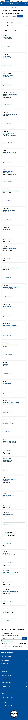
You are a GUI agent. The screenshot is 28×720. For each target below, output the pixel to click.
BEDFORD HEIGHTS (8, 93)
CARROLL (5, 150)
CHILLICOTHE (7, 170)
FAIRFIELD (6, 266)
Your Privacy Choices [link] (5, 697)
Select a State (9, 7)
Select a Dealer (15, 7)
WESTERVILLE (7, 570)
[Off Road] (14, 4)
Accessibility (4, 702)
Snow (12, 1)
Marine (21, 1)
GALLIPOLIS (6, 304)
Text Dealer (7, 241)
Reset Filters (23, 643)
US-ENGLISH (4, 664)
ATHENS (5, 35)
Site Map (3, 693)
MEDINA (5, 381)
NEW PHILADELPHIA (9, 420)
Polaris (2, 1)
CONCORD (6, 208)
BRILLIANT (6, 112)
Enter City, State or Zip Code (9, 635)
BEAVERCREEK (7, 73)
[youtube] (11, 706)
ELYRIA (5, 247)
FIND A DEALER (5, 660)
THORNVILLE (6, 551)
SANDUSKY (6, 477)
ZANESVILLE (6, 609)
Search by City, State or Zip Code (10, 13)
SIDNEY (5, 493)
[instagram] (5, 706)
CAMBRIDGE (6, 131)
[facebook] (1, 706)
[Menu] (1, 4)
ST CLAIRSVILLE (8, 532)
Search (20, 16)
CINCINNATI (6, 189)
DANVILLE (6, 227)
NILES (4, 439)
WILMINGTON (6, 590)
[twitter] (8, 706)
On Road (17, 1)
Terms (2, 700)
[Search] (21, 4)
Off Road (7, 1)
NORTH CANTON (7, 458)
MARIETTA (6, 343)
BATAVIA (5, 54)
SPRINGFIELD (7, 513)
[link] (14, 671)
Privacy (2, 695)
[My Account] (23, 4)
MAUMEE (5, 362)
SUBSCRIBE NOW (6, 656)
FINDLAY (5, 285)
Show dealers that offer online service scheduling (11, 647)
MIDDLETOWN (7, 400)
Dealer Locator (3, 7)
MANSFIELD (6, 323)
